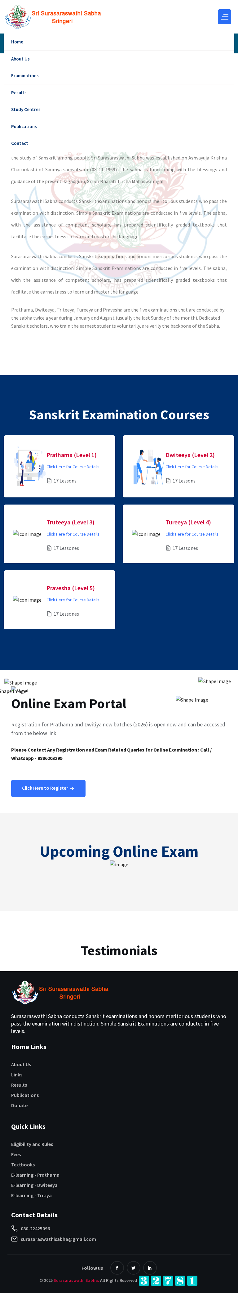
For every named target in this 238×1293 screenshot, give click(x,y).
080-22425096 (35, 1228)
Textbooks (23, 1164)
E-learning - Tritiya (31, 1195)
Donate (19, 1105)
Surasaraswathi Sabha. (76, 1280)
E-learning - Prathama (35, 1175)
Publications (24, 126)
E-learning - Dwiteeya (34, 1185)
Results (19, 93)
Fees (16, 1154)
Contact (19, 143)
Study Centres (26, 109)
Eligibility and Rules (32, 1144)
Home (17, 42)
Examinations (25, 76)
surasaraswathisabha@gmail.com (58, 1239)
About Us (20, 59)
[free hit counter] (168, 1280)
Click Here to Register (45, 788)
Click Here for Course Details (72, 466)
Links (16, 1074)
